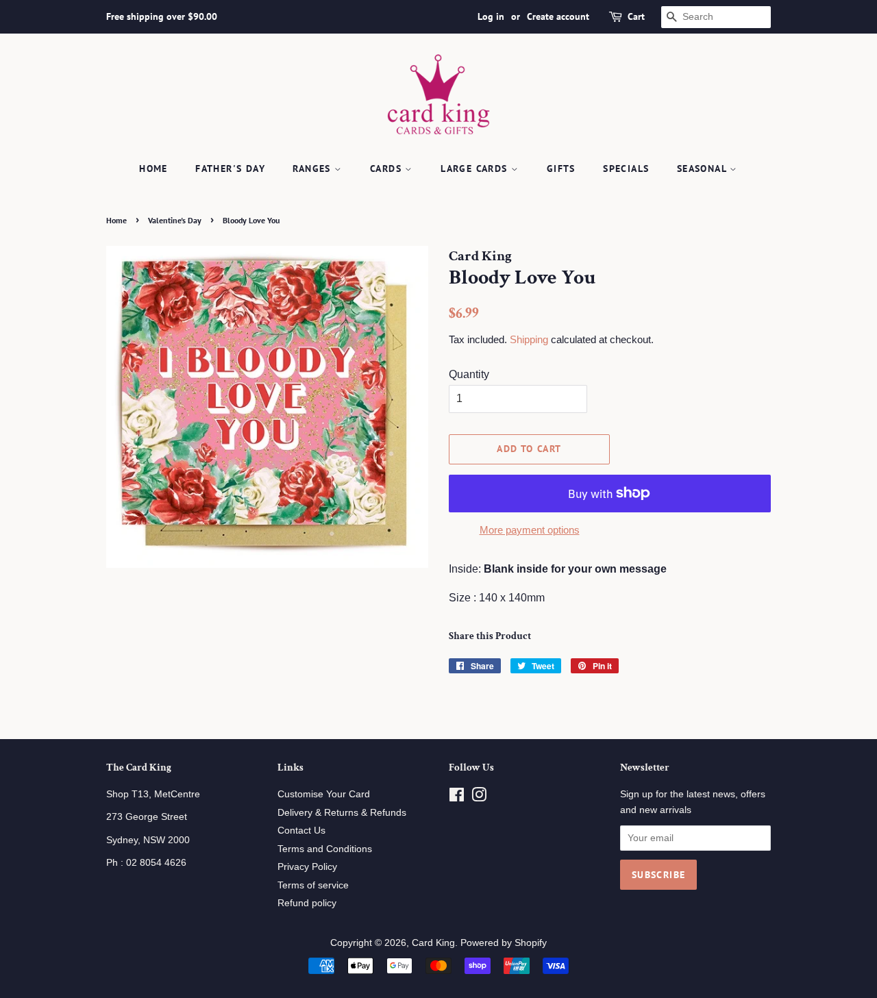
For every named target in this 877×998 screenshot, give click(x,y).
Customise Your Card (323, 794)
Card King (433, 943)
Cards (387, 168)
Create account (558, 16)
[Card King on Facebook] (457, 798)
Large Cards (476, 168)
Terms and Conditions (324, 849)
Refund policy (306, 903)
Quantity (469, 374)
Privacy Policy (307, 867)
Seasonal (703, 168)
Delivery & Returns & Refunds (341, 813)
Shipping (529, 339)
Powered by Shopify (503, 943)
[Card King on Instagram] (478, 798)
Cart (636, 16)
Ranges (313, 168)
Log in (491, 16)
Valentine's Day (174, 220)
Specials (626, 168)
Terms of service (313, 885)
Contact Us (301, 830)
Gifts (561, 168)
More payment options (530, 530)
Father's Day (230, 168)
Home (153, 168)
